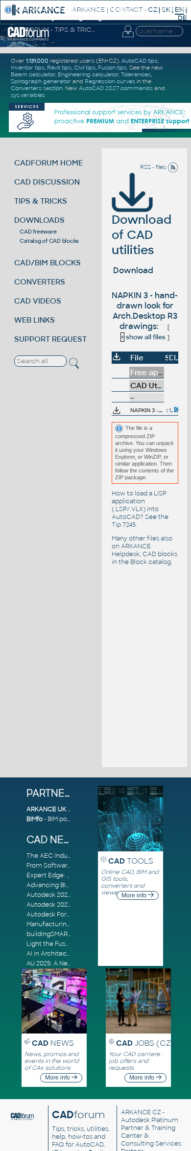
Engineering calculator (88, 74)
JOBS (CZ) (145, 1043)
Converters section (37, 88)
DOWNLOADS (39, 220)
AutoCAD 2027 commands (116, 88)
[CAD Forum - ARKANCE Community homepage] (28, 39)
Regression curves (110, 81)
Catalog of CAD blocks (49, 240)
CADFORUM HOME (48, 162)
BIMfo (34, 819)
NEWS (53, 1043)
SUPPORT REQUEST (50, 339)
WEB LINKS (34, 320)
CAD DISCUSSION (47, 182)
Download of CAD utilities (141, 235)
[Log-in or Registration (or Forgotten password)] (128, 37)
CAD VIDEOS (37, 300)
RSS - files (153, 167)
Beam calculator (33, 74)
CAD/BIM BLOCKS (47, 262)
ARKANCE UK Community (65, 809)
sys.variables (28, 95)
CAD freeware (38, 231)
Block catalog (150, 562)
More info (134, 895)
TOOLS (130, 861)
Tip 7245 (124, 525)
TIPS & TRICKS (40, 201)
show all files (143, 337)
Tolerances (136, 74)
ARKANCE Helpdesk (131, 550)
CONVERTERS (39, 281)
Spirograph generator (41, 81)
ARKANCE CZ (141, 1112)
